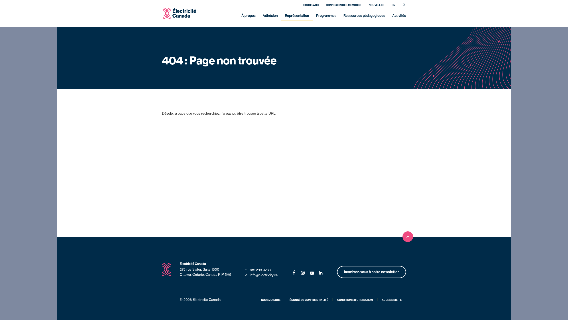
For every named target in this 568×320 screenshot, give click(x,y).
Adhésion (270, 15)
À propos (248, 15)
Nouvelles (377, 5)
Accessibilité (392, 300)
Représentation (297, 15)
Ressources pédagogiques (364, 15)
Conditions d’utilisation (355, 300)
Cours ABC (311, 5)
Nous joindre (271, 300)
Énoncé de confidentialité (309, 300)
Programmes (326, 15)
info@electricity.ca (261, 275)
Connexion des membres (343, 5)
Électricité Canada (193, 264)
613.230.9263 (258, 270)
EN (393, 5)
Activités (399, 15)
